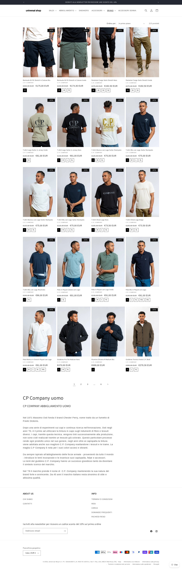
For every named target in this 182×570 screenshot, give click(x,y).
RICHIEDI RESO (98, 517)
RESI (93, 504)
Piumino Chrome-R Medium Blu (102, 360)
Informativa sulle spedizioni (141, 564)
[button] (52, 10)
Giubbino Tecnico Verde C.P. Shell (138, 360)
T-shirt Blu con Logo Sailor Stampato (139, 150)
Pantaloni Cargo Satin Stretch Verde (139, 80)
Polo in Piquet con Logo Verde (102, 290)
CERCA (94, 508)
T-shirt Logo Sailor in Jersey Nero (69, 150)
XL (72, 160)
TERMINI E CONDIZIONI (102, 499)
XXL (141, 300)
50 (103, 90)
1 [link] (74, 384)
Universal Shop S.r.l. (56, 561)
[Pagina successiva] (107, 384)
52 (69, 90)
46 (25, 90)
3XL (147, 300)
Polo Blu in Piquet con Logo (136, 290)
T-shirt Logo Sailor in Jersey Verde (35, 150)
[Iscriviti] (64, 531)
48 (64, 90)
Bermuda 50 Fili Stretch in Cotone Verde (71, 80)
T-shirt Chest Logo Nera (99, 220)
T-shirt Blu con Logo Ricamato (34, 290)
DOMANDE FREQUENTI (101, 512)
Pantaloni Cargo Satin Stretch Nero (104, 80)
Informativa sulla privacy (150, 561)
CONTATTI (27, 504)
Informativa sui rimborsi (132, 561)
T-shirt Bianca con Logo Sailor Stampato (106, 150)
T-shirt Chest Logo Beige (134, 220)
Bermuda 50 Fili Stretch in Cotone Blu (36, 80)
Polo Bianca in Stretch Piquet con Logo (37, 360)
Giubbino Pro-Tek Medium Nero (68, 360)
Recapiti (156, 564)
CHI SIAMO (28, 499)
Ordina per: (111, 23)
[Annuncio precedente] (23, 2)
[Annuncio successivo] (158, 2)
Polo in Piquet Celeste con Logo (68, 290)
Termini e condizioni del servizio (119, 564)
